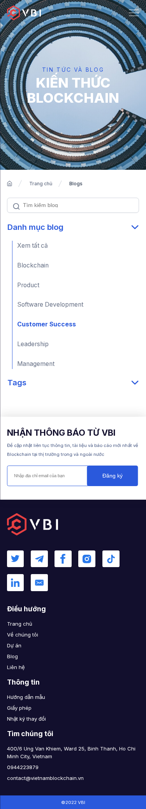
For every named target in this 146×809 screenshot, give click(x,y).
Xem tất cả (32, 245)
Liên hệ (16, 667)
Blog (12, 656)
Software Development (50, 304)
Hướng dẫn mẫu (26, 697)
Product (28, 285)
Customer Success (46, 324)
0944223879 (23, 767)
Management (36, 363)
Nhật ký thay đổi (26, 719)
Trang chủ (40, 183)
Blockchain (33, 265)
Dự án (14, 645)
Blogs (76, 183)
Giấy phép (19, 708)
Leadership (33, 344)
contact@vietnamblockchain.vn (45, 778)
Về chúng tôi (22, 634)
